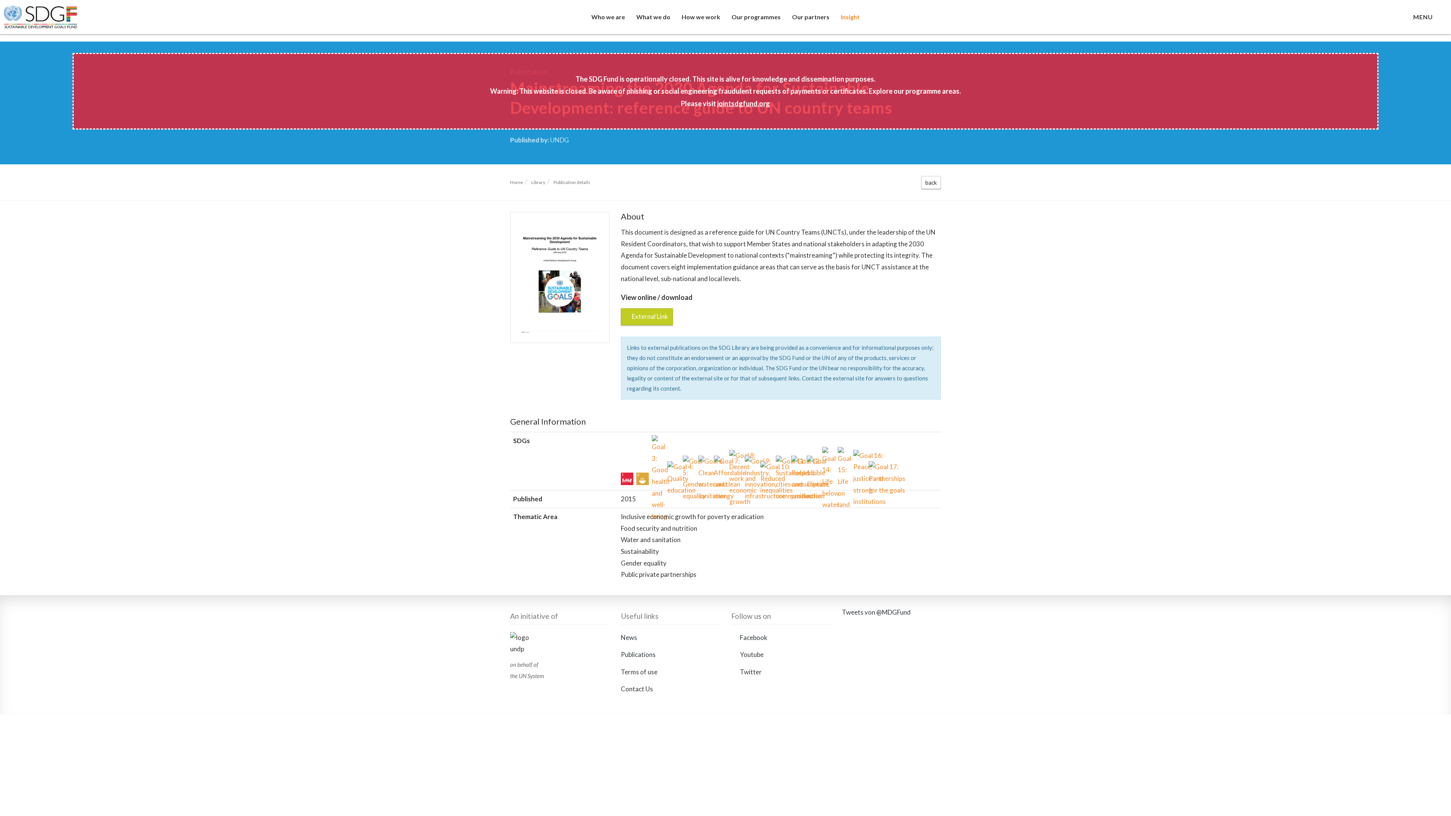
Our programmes (756, 16)
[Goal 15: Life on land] (844, 453)
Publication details (572, 182)
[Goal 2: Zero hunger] (642, 479)
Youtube (751, 654)
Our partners (810, 16)
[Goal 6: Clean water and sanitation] (704, 462)
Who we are (608, 16)
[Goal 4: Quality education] (673, 467)
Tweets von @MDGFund (876, 612)
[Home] (56, 21)
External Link (649, 316)
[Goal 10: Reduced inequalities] (766, 467)
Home (516, 182)
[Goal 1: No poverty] (627, 479)
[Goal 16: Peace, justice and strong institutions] (859, 456)
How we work (701, 16)
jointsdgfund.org (743, 103)
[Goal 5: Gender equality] (689, 462)
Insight (850, 16)
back (931, 182)
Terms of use (639, 672)
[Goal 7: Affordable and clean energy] (720, 462)
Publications (638, 654)
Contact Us (637, 689)
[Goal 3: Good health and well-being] (658, 441)
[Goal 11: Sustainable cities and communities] (782, 462)
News (629, 637)
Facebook (753, 637)
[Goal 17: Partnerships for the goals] (875, 467)
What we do (653, 16)
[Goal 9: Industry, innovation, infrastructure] (751, 462)
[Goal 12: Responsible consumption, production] (797, 462)
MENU (1424, 16)
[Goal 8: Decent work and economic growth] (735, 456)
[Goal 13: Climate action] (813, 462)
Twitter (750, 672)
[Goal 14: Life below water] (828, 453)
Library (538, 182)
